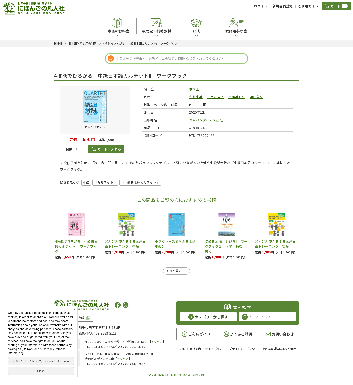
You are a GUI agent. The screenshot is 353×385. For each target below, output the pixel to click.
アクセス (157, 342)
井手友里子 (215, 96)
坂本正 (194, 88)
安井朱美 (196, 96)
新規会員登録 (283, 5)
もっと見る (174, 271)
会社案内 (195, 349)
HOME (181, 349)
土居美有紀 (236, 96)
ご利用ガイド (308, 5)
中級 (86, 182)
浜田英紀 (256, 96)
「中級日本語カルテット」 (140, 182)
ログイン (260, 5)
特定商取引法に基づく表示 (279, 349)
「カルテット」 (105, 182)
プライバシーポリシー (243, 349)
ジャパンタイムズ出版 (206, 120)
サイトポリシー (215, 349)
